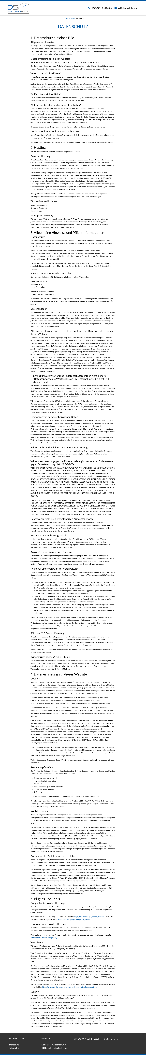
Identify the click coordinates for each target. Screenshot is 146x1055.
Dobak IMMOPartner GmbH (54, 1044)
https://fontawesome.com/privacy (43, 938)
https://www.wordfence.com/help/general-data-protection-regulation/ (69, 987)
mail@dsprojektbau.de (127, 8)
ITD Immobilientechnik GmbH (55, 1048)
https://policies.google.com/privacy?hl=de (74, 919)
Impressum (14, 1044)
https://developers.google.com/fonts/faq (89, 917)
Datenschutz (14, 1048)
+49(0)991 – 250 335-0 (101, 8)
